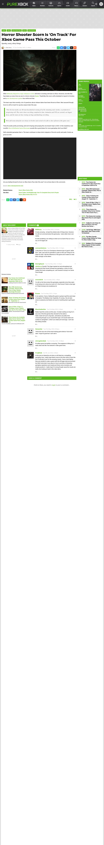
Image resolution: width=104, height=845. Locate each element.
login (53, 385)
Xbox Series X (31, 30)
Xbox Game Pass (16, 30)
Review (28, 194)
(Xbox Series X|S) (26, 190)
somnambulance (40, 248)
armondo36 (39, 279)
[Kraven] (30, 298)
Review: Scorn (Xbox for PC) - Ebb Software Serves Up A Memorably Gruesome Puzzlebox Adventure (88, 120)
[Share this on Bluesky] (61, 47)
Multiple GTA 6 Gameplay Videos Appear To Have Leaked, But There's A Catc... (91, 245)
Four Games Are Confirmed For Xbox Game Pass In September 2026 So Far (17, 279)
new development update (14, 98)
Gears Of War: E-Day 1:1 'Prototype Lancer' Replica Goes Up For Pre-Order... (91, 204)
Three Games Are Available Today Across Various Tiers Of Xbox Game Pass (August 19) (17, 319)
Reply (19, 244)
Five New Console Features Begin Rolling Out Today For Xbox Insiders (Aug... (91, 238)
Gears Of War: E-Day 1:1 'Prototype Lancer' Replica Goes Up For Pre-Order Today (17, 308)
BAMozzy (38, 229)
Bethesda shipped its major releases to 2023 (20, 93)
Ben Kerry (9, 47)
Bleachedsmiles (40, 309)
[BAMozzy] (30, 234)
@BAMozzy (38, 266)
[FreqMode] (30, 357)
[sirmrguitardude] (30, 346)
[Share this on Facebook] (64, 47)
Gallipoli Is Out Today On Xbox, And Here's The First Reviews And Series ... (91, 224)
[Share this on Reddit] (74, 47)
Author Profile (11, 244)
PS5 (79, 93)
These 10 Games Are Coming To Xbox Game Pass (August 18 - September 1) (17, 299)
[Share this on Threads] (71, 47)
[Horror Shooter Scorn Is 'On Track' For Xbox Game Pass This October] (39, 70)
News (3, 30)
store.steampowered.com (15, 186)
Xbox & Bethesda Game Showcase (19, 128)
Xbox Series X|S (82, 89)
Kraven (37, 293)
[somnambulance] (30, 253)
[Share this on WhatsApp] (58, 47)
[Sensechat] (30, 334)
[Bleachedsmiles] (30, 314)
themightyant (39, 264)
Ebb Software (81, 97)
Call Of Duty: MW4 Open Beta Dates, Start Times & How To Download (91, 231)
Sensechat (38, 329)
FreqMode (38, 353)
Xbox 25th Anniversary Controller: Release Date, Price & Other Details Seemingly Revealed (16, 289)
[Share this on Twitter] (68, 47)
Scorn (24, 30)
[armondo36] (30, 284)
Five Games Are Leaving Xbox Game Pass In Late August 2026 (91, 217)
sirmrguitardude (40, 341)
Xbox (8, 30)
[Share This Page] (96, 4)
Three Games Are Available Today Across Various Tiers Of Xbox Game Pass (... (91, 211)
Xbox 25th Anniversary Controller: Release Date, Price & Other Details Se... (91, 190)
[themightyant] (30, 268)
